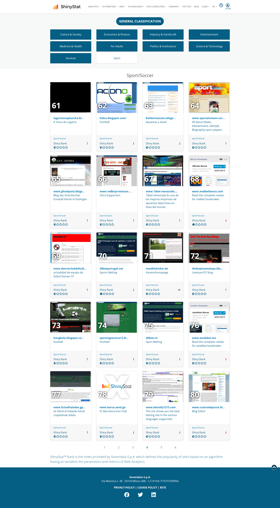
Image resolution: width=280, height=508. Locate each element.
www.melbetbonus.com (207, 191)
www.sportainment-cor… (208, 118)
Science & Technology (209, 46)
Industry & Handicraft (163, 34)
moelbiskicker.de (157, 268)
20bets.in (152, 338)
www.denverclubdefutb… (69, 268)
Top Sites (186, 6)
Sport (117, 58)
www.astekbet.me (204, 338)
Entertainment (209, 34)
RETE (163, 487)
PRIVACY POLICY (124, 487)
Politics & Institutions (163, 46)
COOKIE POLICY (147, 487)
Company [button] (173, 6)
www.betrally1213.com (161, 407)
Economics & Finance (117, 34)
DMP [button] (121, 6)
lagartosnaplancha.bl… (68, 118)
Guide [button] (205, 6)
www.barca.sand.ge (112, 407)
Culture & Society (70, 34)
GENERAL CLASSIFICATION (140, 21)
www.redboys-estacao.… (115, 191)
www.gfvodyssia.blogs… (69, 191)
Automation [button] (108, 6)
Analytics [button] (93, 6)
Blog (196, 6)
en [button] (213, 6)
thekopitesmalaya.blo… (207, 268)
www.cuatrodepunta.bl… (208, 407)
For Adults (117, 46)
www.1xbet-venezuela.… (162, 191)
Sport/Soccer (59, 138)
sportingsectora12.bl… (114, 338)
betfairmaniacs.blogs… (160, 118)
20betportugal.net (111, 268)
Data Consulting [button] (155, 6)
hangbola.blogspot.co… (68, 338)
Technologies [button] (135, 6)
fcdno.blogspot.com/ (113, 118)
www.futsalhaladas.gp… (69, 407)
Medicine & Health (71, 46)
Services (71, 58)
